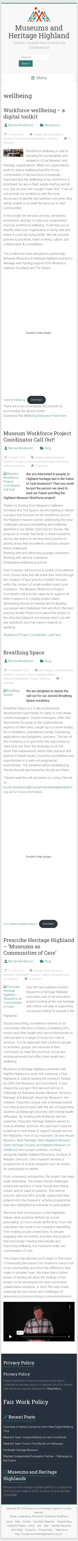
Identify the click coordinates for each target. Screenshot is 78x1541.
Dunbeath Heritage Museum (20, 1450)
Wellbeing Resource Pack (41, 416)
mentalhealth (22, 974)
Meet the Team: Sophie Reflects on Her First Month (34, 1437)
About (9, 1521)
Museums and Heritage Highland (39, 31)
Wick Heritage (26, 1140)
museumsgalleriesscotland (41, 461)
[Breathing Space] (13, 691)
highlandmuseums (53, 134)
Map (46, 1525)
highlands (8, 138)
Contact (27, 1521)
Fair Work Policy (25, 1401)
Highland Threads (16, 1525)
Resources (52, 125)
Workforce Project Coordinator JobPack (32, 635)
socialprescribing (60, 974)
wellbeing (52, 138)
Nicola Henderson (20, 125)
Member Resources (61, 1525)
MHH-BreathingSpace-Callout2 (20, 923)
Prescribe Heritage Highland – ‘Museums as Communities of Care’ (38, 946)
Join (39, 1525)
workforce (19, 465)
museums (20, 138)
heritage (37, 134)
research (46, 974)
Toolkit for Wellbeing (14, 399)
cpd (41, 670)
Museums (30, 1530)
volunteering (62, 461)
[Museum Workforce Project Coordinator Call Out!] (13, 474)
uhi (5, 979)
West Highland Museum (54, 1140)
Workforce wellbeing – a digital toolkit (34, 113)
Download (36, 399)
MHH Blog (17, 1530)
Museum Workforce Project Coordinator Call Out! (37, 436)
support (34, 678)
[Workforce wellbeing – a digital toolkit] (13, 151)
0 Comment (41, 465)
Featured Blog (64, 1521)
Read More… (55, 1389)
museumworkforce (36, 138)
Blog (48, 448)
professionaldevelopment (16, 678)
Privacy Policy (45, 1530)
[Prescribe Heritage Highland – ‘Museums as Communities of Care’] (13, 987)
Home (31, 1525)
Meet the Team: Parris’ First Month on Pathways (33, 1443)
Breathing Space (23, 652)
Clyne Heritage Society (19, 1145)
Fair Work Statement (44, 1521)
